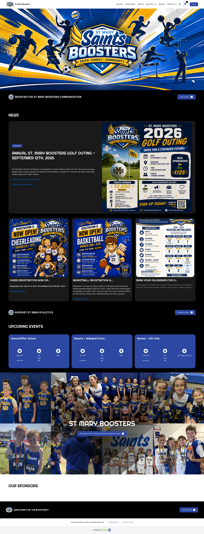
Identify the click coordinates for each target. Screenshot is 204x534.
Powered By (97, 530)
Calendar (130, 4)
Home (119, 4)
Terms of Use (128, 522)
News (162, 4)
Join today (184, 97)
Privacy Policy (113, 522)
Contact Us (187, 510)
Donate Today (183, 312)
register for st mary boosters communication (100, 434)
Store (141, 4)
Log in (194, 4)
